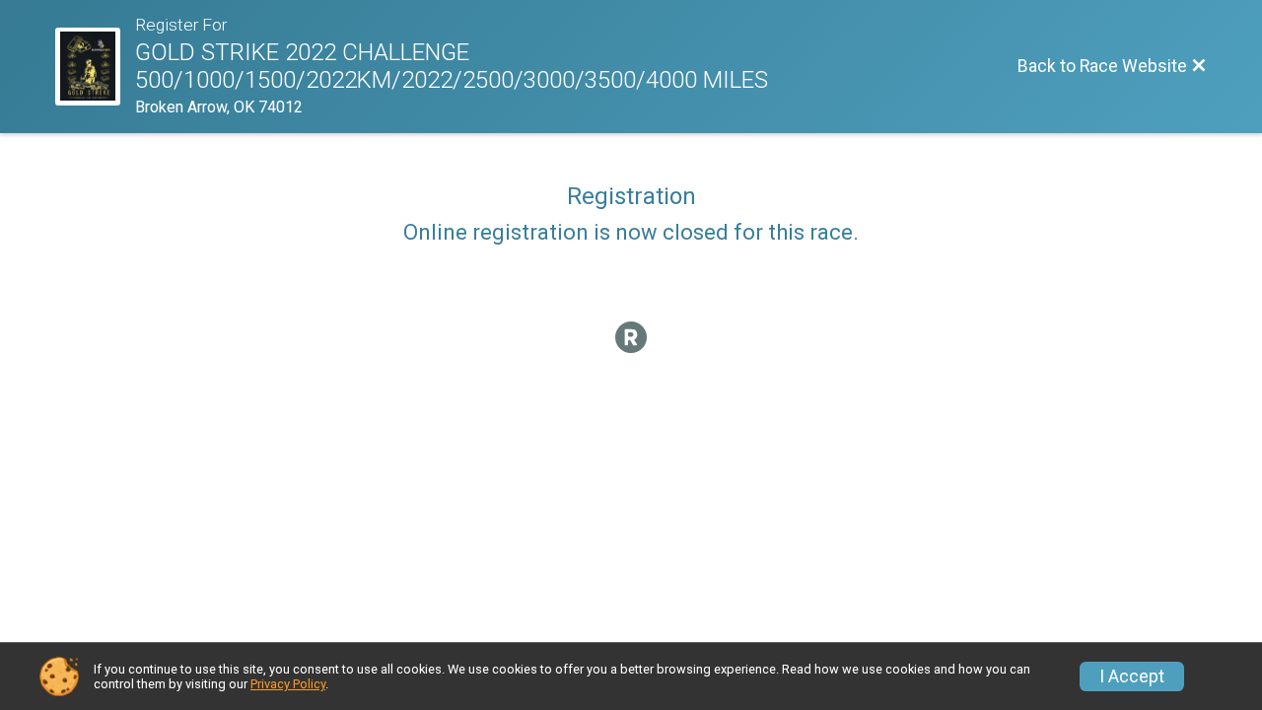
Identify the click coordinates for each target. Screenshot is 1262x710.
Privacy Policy (287, 683)
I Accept (1131, 676)
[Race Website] (95, 67)
